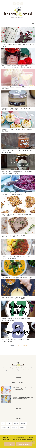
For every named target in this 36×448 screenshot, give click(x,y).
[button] (9, 23)
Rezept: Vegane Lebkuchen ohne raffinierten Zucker (18, 45)
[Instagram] (18, 3)
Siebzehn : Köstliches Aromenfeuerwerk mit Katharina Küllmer (17, 319)
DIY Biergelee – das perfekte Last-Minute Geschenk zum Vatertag (17, 172)
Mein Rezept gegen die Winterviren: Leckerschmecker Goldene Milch (15, 298)
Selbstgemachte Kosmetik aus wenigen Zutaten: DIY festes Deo (16, 109)
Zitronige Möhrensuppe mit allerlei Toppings (18, 278)
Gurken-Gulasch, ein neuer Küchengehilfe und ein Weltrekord (17, 257)
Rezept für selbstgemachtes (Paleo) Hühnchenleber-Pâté (14, 236)
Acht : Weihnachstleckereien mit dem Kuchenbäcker (15, 340)
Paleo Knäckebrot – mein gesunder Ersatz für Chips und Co (18, 215)
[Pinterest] (21, 3)
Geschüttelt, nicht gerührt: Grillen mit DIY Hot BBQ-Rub (17, 151)
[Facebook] (14, 3)
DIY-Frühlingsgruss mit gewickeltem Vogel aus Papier (23, 388)
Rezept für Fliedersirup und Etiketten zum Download (17, 88)
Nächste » (25, 345)
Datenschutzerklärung (24, 444)
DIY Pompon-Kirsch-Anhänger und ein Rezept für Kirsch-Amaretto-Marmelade (16, 66)
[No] (33, 442)
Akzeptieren (9, 444)
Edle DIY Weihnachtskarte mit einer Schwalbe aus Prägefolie (23, 397)
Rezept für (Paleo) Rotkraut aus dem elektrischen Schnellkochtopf (15, 193)
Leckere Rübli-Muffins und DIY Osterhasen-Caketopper (17, 130)
